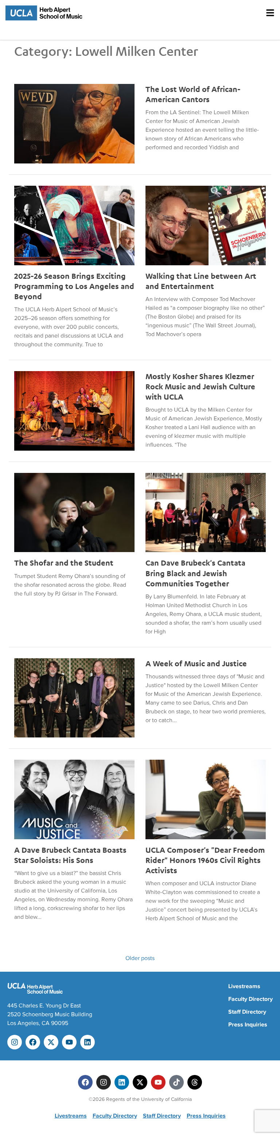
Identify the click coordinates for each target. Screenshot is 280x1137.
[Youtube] (69, 1042)
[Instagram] (14, 1042)
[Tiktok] (176, 1082)
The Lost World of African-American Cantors (193, 94)
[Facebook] (33, 1042)
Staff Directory (247, 1011)
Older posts (140, 958)
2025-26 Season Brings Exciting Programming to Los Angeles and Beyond (74, 286)
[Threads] (194, 1082)
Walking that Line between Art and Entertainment (200, 281)
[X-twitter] (51, 1042)
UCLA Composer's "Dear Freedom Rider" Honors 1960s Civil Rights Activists (205, 860)
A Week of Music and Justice (196, 663)
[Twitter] (140, 1082)
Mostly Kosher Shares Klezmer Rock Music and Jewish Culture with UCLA (200, 386)
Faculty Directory (250, 999)
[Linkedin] (87, 1042)
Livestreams (244, 986)
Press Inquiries (247, 1024)
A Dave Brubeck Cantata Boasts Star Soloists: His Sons (70, 855)
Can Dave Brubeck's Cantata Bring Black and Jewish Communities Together (195, 573)
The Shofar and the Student (63, 562)
